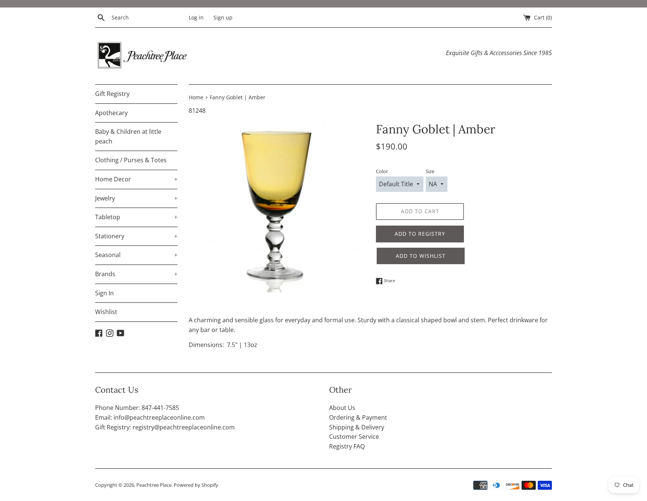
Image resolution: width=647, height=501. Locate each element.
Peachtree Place (153, 485)
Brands (136, 274)
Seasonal (136, 255)
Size (430, 171)
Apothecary (111, 113)
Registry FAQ (347, 446)
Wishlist (106, 312)
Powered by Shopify (196, 485)
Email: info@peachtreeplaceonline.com (150, 417)
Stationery (136, 236)
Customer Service (354, 436)
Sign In (104, 293)
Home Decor (136, 179)
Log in (196, 17)
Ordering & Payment (358, 417)
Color (382, 171)
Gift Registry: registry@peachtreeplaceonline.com (165, 427)
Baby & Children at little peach (128, 136)
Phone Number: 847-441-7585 (137, 408)
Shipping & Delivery (356, 427)
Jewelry (136, 198)
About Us (342, 408)
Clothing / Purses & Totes (131, 160)
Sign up (223, 17)
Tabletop (136, 217)
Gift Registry (112, 94)
